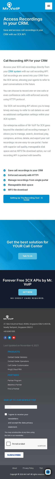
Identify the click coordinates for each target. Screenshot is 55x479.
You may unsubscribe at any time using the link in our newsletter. (20, 433)
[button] (27, 292)
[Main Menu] (48, 6)
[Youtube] (13, 337)
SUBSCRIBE (14, 455)
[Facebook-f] (5, 337)
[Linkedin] (9, 337)
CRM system (14, 71)
